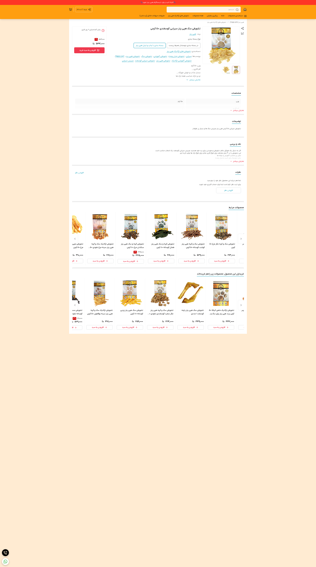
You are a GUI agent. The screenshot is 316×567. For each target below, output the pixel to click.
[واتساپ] (5, 561)
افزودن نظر (79, 172)
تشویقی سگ (146, 56)
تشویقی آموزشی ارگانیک (182, 61)
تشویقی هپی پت (133, 56)
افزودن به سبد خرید (87, 50)
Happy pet (119, 56)
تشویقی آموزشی (160, 56)
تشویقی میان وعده (177, 56)
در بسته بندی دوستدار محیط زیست (183, 45)
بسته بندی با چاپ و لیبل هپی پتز (149, 45)
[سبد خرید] (70, 9)
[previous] (241, 239)
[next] (75, 239)
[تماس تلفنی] (5, 552)
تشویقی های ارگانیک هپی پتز (216, 22)
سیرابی (189, 56)
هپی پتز (192, 34)
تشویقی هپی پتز (163, 61)
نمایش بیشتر (238, 110)
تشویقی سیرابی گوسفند (145, 61)
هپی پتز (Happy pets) (237, 22)
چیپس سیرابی (128, 61)
